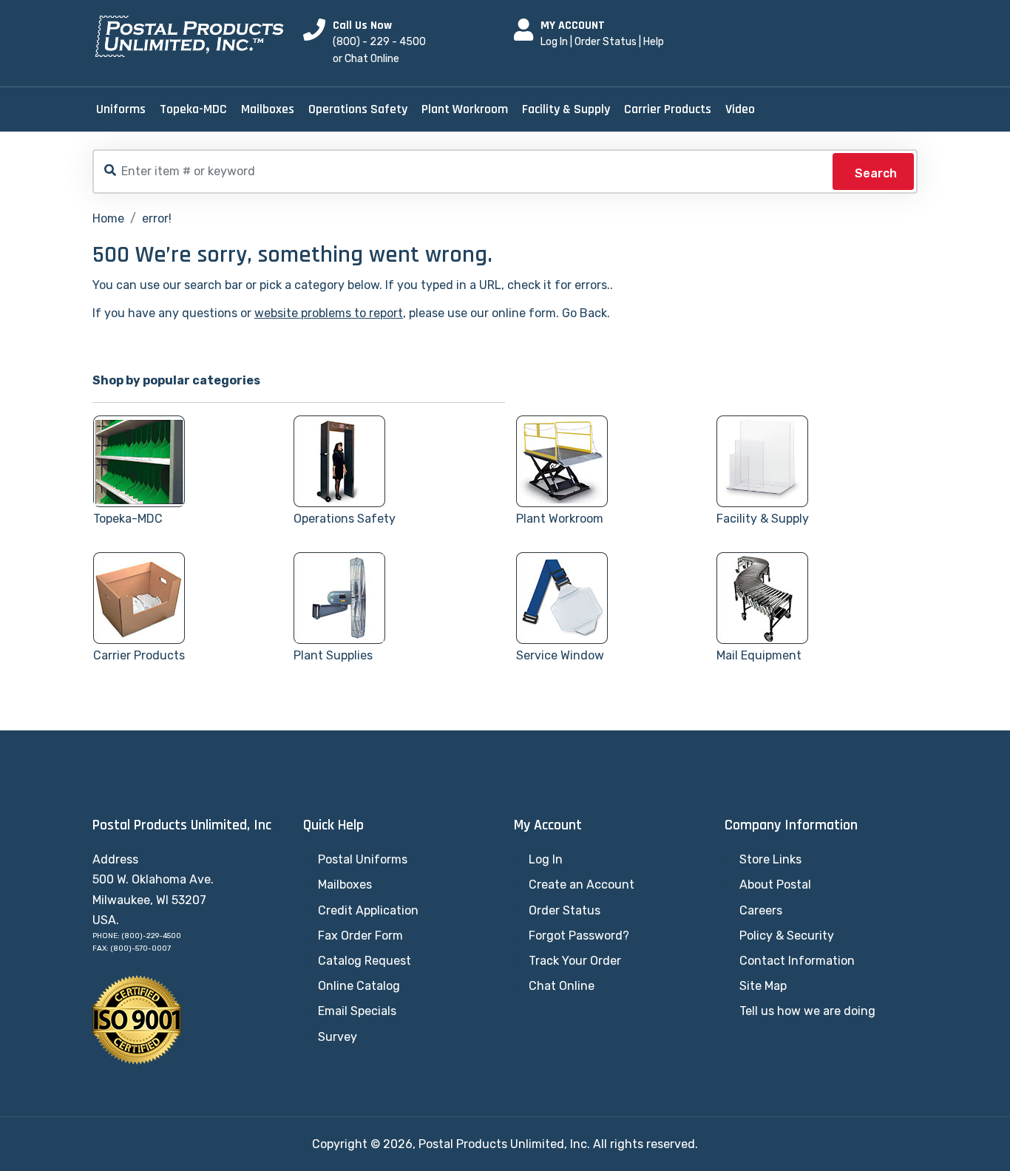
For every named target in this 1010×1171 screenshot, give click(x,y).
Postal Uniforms (362, 859)
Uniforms (121, 109)
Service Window (560, 655)
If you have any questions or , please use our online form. (325, 313)
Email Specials (357, 1011)
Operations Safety (357, 109)
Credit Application (368, 910)
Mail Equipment (758, 655)
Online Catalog (359, 986)
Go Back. (586, 313)
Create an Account (581, 885)
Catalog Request (364, 961)
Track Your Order (575, 961)
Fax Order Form (360, 936)
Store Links (770, 859)
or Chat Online (366, 58)
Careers (760, 910)
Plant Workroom (464, 109)
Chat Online (561, 986)
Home (108, 218)
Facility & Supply (566, 109)
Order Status (606, 41)
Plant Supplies (333, 655)
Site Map (763, 986)
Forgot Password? (579, 936)
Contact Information (797, 961)
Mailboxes (267, 109)
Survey (337, 1037)
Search (876, 173)
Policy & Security (786, 936)
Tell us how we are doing (807, 1011)
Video (740, 109)
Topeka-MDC (193, 109)
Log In (554, 41)
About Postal (775, 885)
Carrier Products (667, 109)
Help (653, 41)
